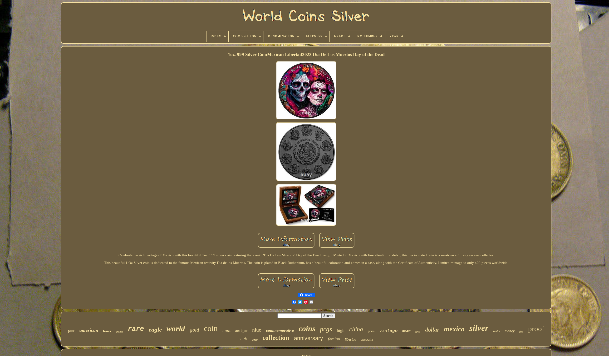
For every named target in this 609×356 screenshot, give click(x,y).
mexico (454, 329)
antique (241, 331)
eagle (155, 329)
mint (226, 330)
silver (478, 328)
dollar (432, 330)
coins (307, 328)
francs (119, 331)
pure (71, 331)
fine (521, 331)
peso (255, 339)
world (176, 328)
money (510, 331)
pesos (371, 331)
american (88, 330)
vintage (388, 330)
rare (136, 329)
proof (536, 328)
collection (275, 337)
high (340, 330)
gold (194, 330)
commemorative (280, 330)
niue (256, 330)
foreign (334, 339)
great (417, 331)
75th (243, 339)
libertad (350, 339)
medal (406, 331)
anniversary (308, 338)
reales (496, 331)
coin (211, 328)
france (107, 331)
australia (367, 339)
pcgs (326, 329)
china (356, 329)
